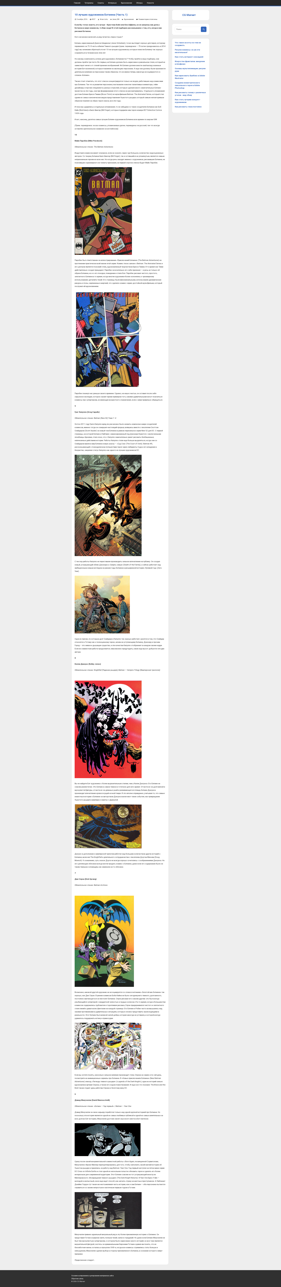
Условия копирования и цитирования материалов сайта (92, 1276)
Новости (150, 3)
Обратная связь (77, 1279)
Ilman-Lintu (104, 19)
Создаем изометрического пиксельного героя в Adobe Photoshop (187, 85)
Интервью (112, 3)
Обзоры (139, 3)
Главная (77, 3)
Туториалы (89, 3)
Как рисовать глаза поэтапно (188, 107)
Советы (101, 3)
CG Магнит (189, 15)
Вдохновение (126, 3)
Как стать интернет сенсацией (189, 57)
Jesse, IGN (115, 19)
